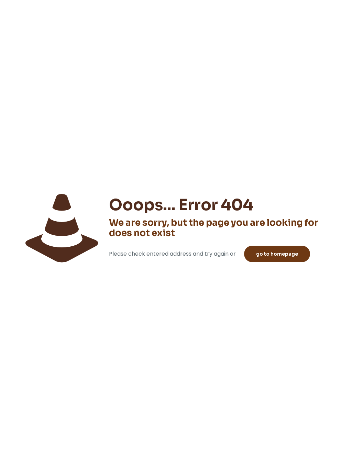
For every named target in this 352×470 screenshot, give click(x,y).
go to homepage (277, 254)
